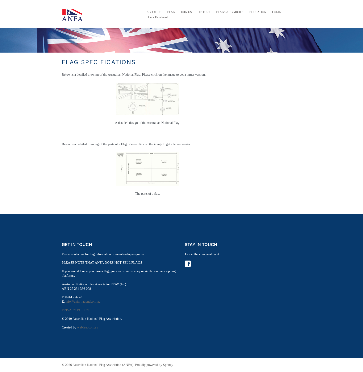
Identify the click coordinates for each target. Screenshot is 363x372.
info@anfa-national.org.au (83, 301)
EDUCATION (257, 12)
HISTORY (204, 12)
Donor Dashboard (157, 17)
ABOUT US (154, 12)
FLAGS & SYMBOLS (229, 12)
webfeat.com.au (87, 327)
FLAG (171, 12)
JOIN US (186, 12)
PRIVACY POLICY (75, 310)
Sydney (168, 365)
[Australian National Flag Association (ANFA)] (72, 14)
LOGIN (276, 12)
